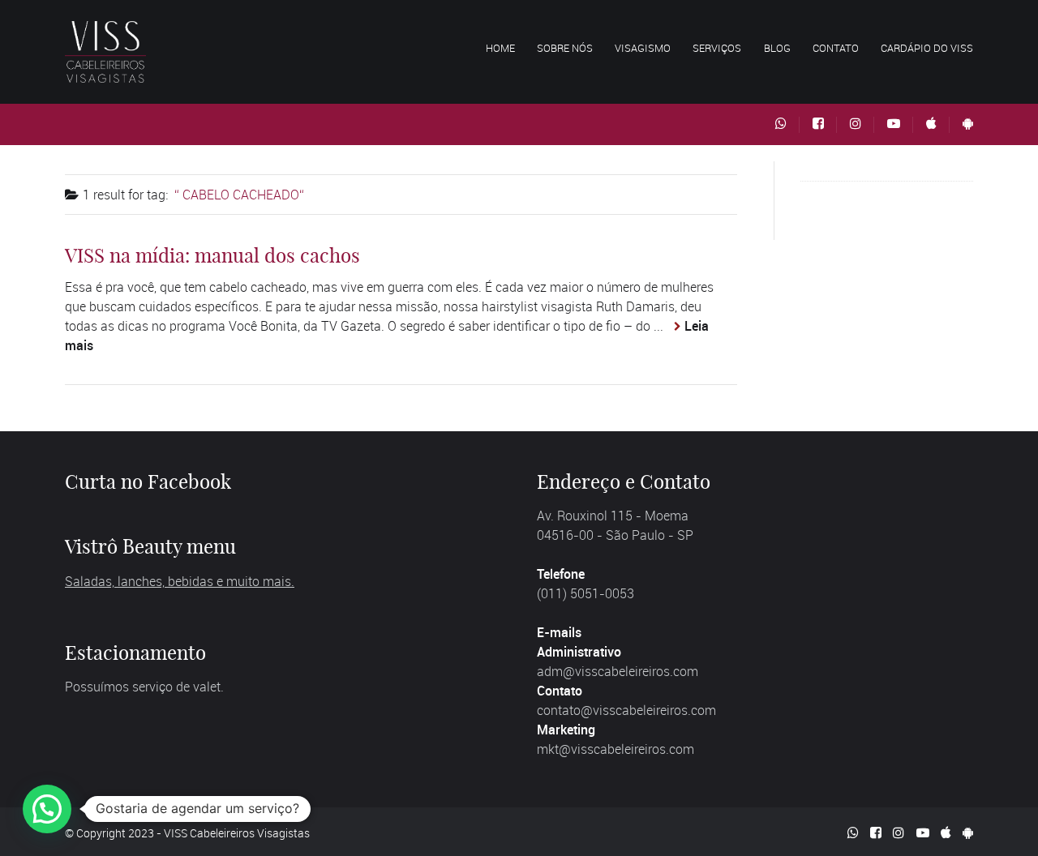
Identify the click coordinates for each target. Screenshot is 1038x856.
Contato (836, 48)
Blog (777, 48)
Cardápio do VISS (927, 48)
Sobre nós (565, 48)
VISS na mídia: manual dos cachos (212, 255)
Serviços (717, 48)
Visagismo (643, 48)
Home (500, 48)
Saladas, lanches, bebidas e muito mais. (179, 581)
